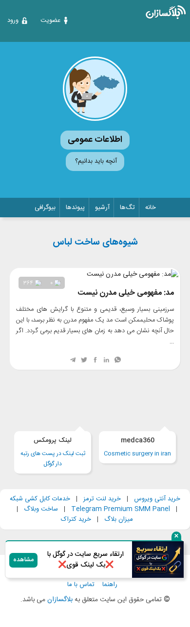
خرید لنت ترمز (102, 499)
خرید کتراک (76, 519)
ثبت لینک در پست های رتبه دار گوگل (52, 452)
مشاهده (23, 560)
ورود (13, 20)
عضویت (50, 20)
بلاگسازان (59, 600)
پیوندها (75, 207)
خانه (150, 207)
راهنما (109, 585)
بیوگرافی (45, 207)
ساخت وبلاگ (41, 509)
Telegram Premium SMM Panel (120, 509)
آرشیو (102, 207)
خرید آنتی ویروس (157, 499)
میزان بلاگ (118, 519)
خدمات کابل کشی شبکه (40, 499)
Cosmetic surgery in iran (137, 447)
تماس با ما (81, 585)
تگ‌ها (127, 207)
